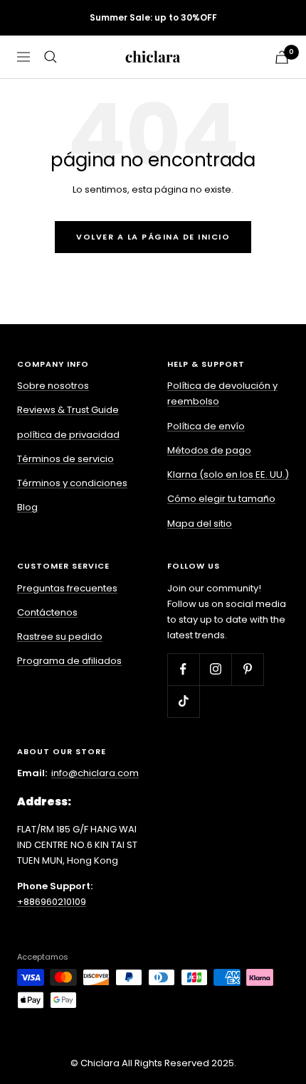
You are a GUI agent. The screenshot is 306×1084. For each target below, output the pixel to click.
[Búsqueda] (50, 56)
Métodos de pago (209, 450)
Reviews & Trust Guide (68, 410)
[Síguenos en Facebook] (183, 669)
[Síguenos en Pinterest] (247, 669)
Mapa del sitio (199, 523)
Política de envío (206, 426)
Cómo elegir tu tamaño (221, 498)
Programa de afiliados (69, 660)
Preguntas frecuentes (67, 588)
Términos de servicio (65, 459)
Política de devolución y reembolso (222, 393)
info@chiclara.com (95, 773)
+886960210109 (51, 901)
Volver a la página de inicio (153, 236)
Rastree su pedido (59, 636)
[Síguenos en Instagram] (215, 669)
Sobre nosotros (53, 385)
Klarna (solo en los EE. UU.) (228, 474)
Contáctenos (47, 612)
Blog (27, 507)
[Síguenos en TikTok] (183, 701)
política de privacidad (68, 434)
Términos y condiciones (72, 483)
